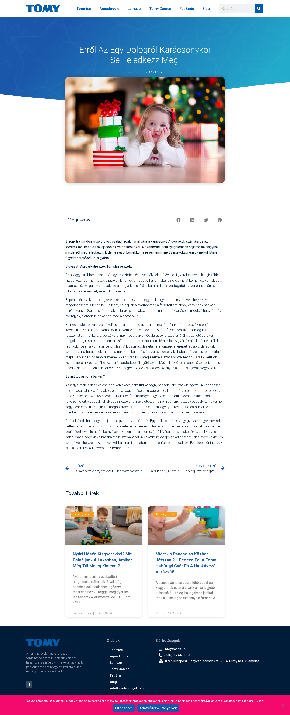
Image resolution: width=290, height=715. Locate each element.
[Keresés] (259, 8)
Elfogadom (124, 708)
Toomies (83, 8)
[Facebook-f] (29, 684)
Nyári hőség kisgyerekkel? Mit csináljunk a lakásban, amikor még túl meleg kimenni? (102, 559)
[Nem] (283, 705)
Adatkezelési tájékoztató (128, 688)
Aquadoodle (109, 8)
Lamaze (134, 8)
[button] (178, 220)
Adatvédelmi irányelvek (158, 708)
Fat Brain (187, 8)
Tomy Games (160, 8)
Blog (206, 8)
